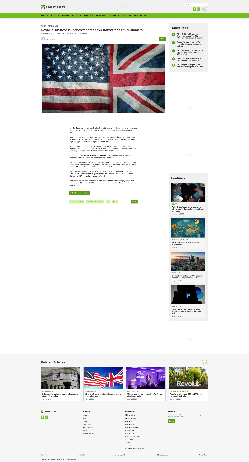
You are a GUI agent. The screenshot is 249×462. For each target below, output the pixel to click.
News (43, 15)
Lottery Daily (129, 430)
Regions (87, 15)
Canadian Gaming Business (134, 448)
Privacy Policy (203, 455)
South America (88, 433)
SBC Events (129, 445)
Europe (85, 421)
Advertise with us (121, 455)
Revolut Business (95, 202)
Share (162, 39)
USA (115, 202)
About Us (44, 455)
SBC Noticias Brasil (131, 427)
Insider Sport (129, 433)
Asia (84, 418)
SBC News (128, 421)
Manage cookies (162, 455)
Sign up (171, 421)
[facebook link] (194, 9)
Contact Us (81, 455)
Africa (85, 415)
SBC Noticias (129, 424)
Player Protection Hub (132, 436)
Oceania (85, 430)
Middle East (87, 424)
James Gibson (77, 202)
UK (108, 202)
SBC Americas (130, 415)
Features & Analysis (70, 15)
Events (113, 15)
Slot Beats (128, 442)
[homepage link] (53, 7)
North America (87, 427)
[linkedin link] (198, 9)
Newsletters (127, 15)
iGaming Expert (130, 418)
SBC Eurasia (129, 439)
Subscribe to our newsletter (80, 193)
